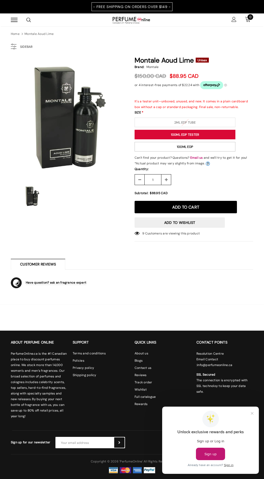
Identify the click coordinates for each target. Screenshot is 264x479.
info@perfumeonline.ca (214, 365)
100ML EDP (185, 147)
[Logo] (131, 19)
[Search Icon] (28, 20)
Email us (196, 158)
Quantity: (141, 169)
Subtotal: (141, 193)
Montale (152, 67)
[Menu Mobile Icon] (14, 20)
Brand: (139, 67)
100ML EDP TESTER (185, 135)
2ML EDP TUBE (185, 122)
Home (15, 34)
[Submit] (119, 442)
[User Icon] (234, 20)
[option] (70, 117)
